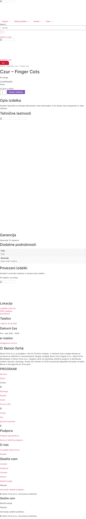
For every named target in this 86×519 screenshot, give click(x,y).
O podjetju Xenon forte (9, 450)
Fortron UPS (5, 404)
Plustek (3, 395)
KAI (1, 417)
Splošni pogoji (6, 481)
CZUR (2, 400)
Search (3, 24)
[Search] (2, 32)
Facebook (4, 468)
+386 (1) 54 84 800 (8, 323)
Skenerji (36, 21)
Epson (2, 378)
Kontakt (3, 454)
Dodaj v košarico (16, 92)
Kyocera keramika (7, 421)
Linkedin (3, 464)
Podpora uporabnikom (9, 436)
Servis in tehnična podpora (11, 440)
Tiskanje (5, 21)
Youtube (3, 472)
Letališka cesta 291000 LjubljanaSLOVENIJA (7, 311)
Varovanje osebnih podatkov (12, 489)
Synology (4, 391)
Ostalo (48, 21)
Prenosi (3, 477)
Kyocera (3, 374)
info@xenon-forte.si (8, 343)
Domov (3, 66)
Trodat (3, 413)
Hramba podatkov (20, 21)
